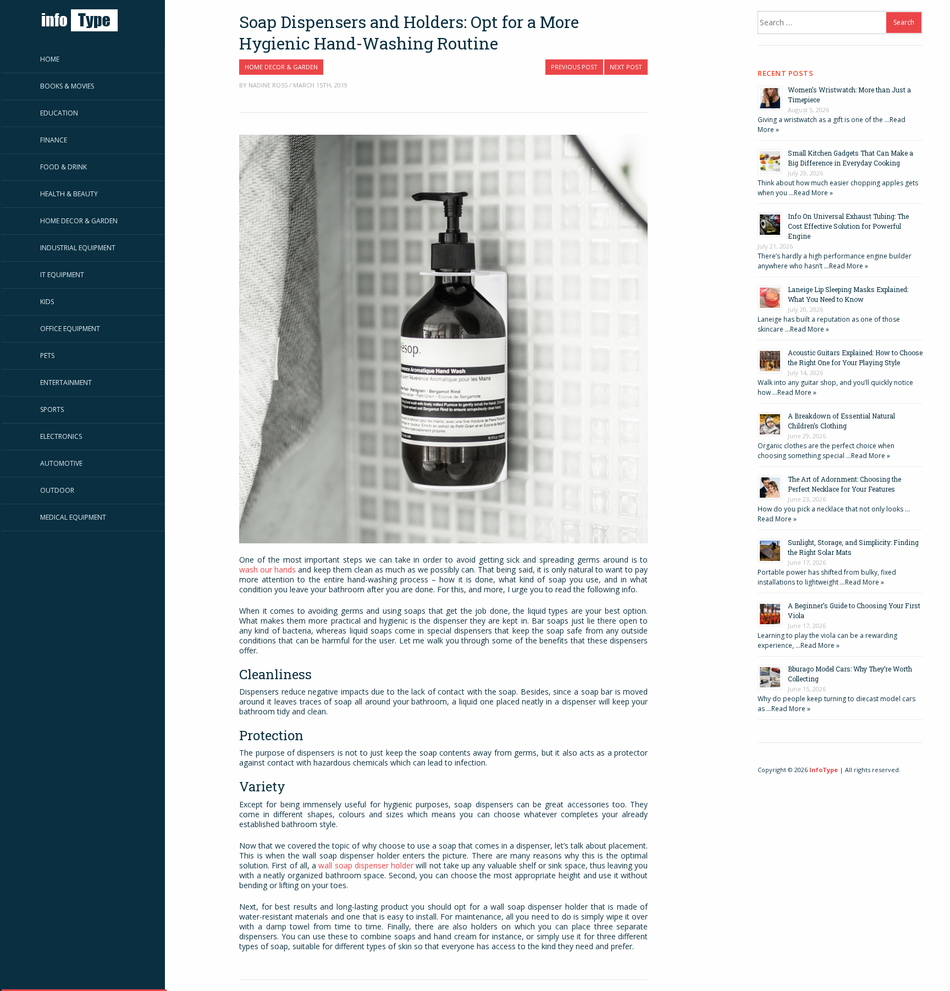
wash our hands (267, 569)
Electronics (61, 436)
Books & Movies (67, 86)
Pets (47, 355)
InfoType (823, 770)
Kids (47, 301)
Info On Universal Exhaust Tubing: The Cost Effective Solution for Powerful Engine (848, 226)
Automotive (61, 463)
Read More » (813, 192)
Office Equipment (70, 328)
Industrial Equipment (77, 247)
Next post (626, 67)
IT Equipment (62, 274)
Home (49, 59)
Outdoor (57, 490)
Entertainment (66, 382)
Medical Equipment (73, 517)
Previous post (574, 67)
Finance (53, 140)
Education (59, 113)
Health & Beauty (69, 194)
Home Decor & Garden (79, 220)
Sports (52, 409)
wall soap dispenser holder (365, 865)
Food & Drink (63, 167)
